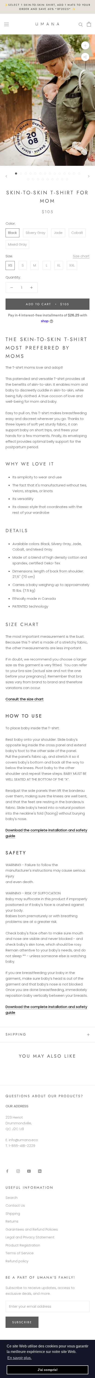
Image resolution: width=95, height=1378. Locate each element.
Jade (58, 232)
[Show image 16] (33, 179)
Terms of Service (20, 1253)
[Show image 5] (35, 173)
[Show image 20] (52, 179)
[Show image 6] (40, 173)
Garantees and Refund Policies (32, 1229)
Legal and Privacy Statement (30, 1237)
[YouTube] (29, 1171)
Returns (12, 1221)
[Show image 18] (43, 179)
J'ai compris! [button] (48, 1370)
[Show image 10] (60, 173)
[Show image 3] (26, 173)
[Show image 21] (57, 179)
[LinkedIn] (40, 1171)
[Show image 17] (38, 179)
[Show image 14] (79, 173)
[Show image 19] (48, 179)
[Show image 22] (62, 179)
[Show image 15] (28, 179)
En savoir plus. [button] (19, 1358)
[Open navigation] (6, 24)
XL (58, 265)
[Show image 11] (64, 173)
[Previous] (6, 176)
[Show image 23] (67, 179)
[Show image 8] (50, 173)
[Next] (88, 176)
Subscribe (22, 1322)
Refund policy (17, 1261)
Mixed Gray (17, 244)
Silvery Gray (35, 232)
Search (12, 1197)
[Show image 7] (45, 173)
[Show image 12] (69, 173)
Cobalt (77, 232)
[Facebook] (7, 1171)
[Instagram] (18, 1171)
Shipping (16, 1034)
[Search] (81, 24)
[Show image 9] (55, 173)
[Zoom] (85, 45)
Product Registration (23, 1245)
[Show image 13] (74, 173)
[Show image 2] (21, 173)
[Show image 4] (31, 173)
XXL (72, 265)
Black (12, 232)
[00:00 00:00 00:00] (47, 100)
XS (10, 265)
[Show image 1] (16, 173)
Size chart (81, 256)
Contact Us (15, 1205)
